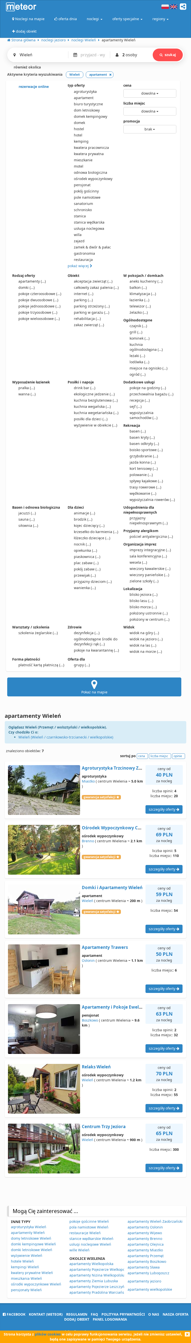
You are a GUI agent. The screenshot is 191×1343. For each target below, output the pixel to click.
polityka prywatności (123, 1314)
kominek (139, 338)
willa (78, 234)
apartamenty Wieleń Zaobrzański (155, 1221)
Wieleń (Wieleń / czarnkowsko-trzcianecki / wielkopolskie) (65, 737)
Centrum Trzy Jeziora (104, 1126)
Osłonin (88, 960)
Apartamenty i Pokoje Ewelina (113, 1007)
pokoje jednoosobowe (39, 306)
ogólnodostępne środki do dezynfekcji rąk (95, 641)
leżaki (137, 355)
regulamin (76, 1314)
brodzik (83, 519)
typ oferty (76, 85)
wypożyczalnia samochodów (143, 415)
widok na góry (144, 632)
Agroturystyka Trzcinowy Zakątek (117, 768)
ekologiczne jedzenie (94, 394)
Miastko (88, 781)
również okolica (27, 67)
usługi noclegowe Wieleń (90, 1244)
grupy (82, 665)
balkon (138, 287)
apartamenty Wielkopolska (91, 1263)
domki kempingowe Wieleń (33, 1244)
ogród (137, 374)
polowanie (141, 474)
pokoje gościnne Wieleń (89, 1221)
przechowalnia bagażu (151, 394)
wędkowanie (143, 493)
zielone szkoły (144, 581)
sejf (136, 406)
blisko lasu (141, 600)
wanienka (85, 587)
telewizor (140, 306)
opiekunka (85, 550)
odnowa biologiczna (90, 172)
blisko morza (143, 607)
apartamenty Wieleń (28, 1232)
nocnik (82, 544)
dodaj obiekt (76, 1319)
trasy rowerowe (145, 487)
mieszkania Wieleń (26, 1278)
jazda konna (143, 462)
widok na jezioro (146, 639)
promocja (131, 121)
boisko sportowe (146, 449)
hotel (78, 135)
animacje (84, 513)
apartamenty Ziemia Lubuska (93, 1281)
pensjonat (82, 185)
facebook (15, 1314)
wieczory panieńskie (149, 574)
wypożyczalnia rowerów (152, 499)
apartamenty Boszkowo (147, 1261)
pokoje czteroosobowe (39, 293)
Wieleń (87, 900)
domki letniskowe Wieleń (31, 1249)
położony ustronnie (149, 613)
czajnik (138, 325)
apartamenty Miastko (145, 1250)
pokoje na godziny (148, 387)
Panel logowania (110, 1319)
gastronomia (84, 253)
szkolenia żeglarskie (38, 632)
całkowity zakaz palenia (96, 287)
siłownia (28, 525)
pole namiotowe (87, 197)
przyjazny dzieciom (93, 581)
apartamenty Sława (144, 1267)
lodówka (139, 362)
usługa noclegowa (89, 228)
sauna (26, 519)
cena (127, 85)
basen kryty (142, 437)
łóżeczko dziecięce (92, 538)
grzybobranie (144, 456)
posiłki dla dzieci (90, 419)
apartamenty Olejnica (146, 1244)
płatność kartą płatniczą (41, 665)
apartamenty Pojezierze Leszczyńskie (100, 1286)
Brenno (88, 841)
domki (26, 287)
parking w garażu (91, 312)
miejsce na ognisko (148, 368)
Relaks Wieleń (96, 1067)
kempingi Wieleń (25, 1267)
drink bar (84, 387)
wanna (27, 394)
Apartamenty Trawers (105, 947)
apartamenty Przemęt (146, 1255)
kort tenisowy (144, 468)
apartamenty (32, 281)
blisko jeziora (143, 594)
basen (138, 431)
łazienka (139, 300)
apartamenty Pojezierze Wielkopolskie (100, 1269)
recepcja (140, 400)
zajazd (79, 241)
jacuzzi (27, 513)
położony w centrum (149, 619)
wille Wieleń (79, 1250)
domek (79, 122)
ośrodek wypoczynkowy (93, 178)
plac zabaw (86, 562)
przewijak (85, 575)
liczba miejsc (134, 103)
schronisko (83, 209)
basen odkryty (144, 443)
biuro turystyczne (88, 104)
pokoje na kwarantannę (96, 650)
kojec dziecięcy (89, 525)
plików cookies (48, 1334)
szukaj (170, 54)
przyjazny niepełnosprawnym (149, 520)
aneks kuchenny (146, 281)
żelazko (139, 312)
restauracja (83, 259)
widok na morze (146, 651)
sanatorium (83, 203)
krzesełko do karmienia (96, 531)
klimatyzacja (143, 293)
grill (136, 332)
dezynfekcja (86, 632)
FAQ (94, 1314)
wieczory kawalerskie (150, 568)
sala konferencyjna (148, 556)
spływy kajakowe (146, 481)
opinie (178, 756)
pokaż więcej (79, 265)
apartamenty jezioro (144, 1281)
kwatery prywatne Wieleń (32, 1272)
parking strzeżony (92, 306)
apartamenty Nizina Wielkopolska (97, 1275)
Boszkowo (90, 1020)
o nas (153, 1314)
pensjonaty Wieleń (26, 1289)
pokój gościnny (86, 191)
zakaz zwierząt (89, 324)
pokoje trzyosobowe (37, 312)
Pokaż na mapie (94, 692)
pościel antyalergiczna (151, 536)
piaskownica (87, 556)
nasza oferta (176, 1314)
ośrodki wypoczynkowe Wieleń (36, 1284)
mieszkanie (83, 160)
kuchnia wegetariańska (96, 412)
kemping (81, 141)
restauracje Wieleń (85, 1232)
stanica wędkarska (89, 222)
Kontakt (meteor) (46, 1314)
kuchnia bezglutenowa (96, 400)
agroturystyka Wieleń (28, 1226)
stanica (80, 216)
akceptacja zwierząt (93, 281)
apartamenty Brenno (145, 1238)
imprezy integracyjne (150, 550)
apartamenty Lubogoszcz (148, 1273)
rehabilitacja (87, 318)
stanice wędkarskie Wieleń (91, 1238)
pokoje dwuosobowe (38, 300)
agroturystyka (85, 91)
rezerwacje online (33, 86)
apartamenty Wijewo (145, 1232)
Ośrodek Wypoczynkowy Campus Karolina (126, 828)
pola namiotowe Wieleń (88, 1227)
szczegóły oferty (162, 809)
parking (83, 300)
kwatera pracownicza (91, 147)
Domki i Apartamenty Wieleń (112, 887)
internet (83, 293)
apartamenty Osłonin (145, 1227)
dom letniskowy (87, 110)
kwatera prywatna (89, 153)
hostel (79, 128)
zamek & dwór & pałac (92, 247)
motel (78, 166)
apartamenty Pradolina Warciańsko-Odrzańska (108, 1292)
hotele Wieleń (22, 1261)
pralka (26, 387)
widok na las (143, 645)
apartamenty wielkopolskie (150, 1289)
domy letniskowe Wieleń (31, 1238)
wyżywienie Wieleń (26, 1255)
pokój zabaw (87, 569)
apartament (84, 97)
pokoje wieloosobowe (39, 318)
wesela (138, 562)
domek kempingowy (90, 116)
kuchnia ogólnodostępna (146, 347)
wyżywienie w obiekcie (95, 425)
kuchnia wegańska (92, 406)
